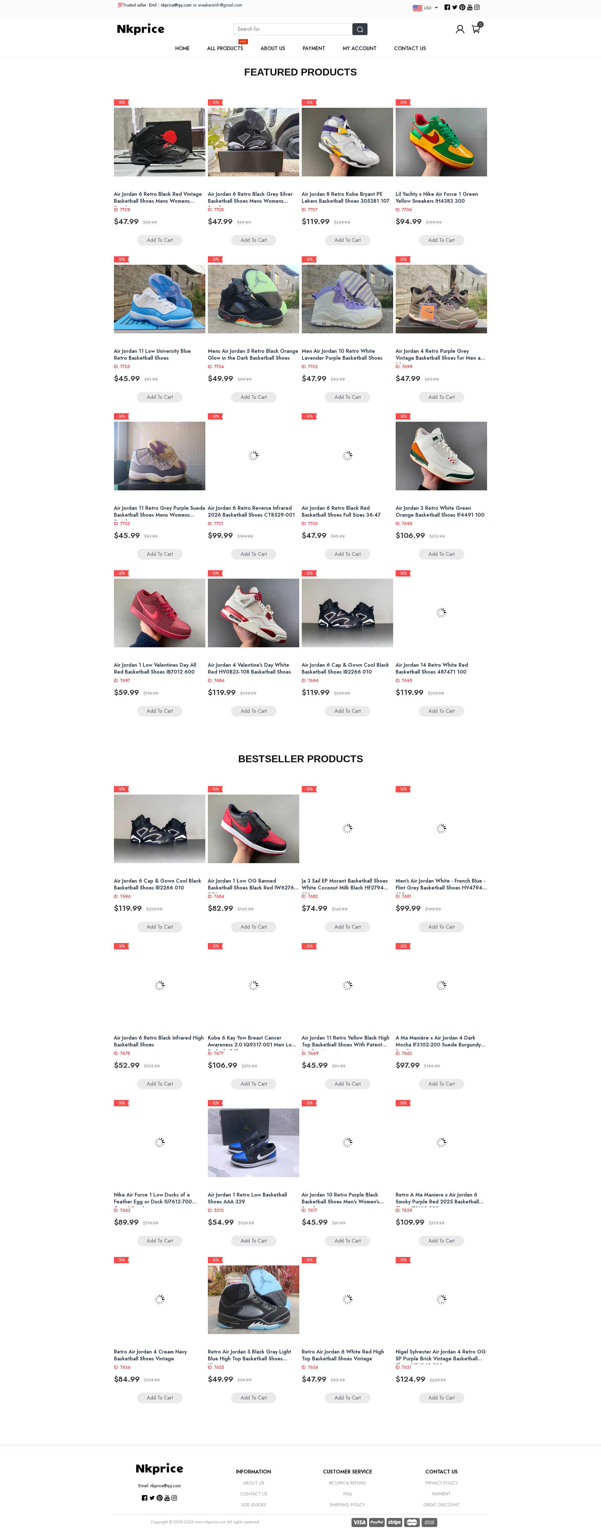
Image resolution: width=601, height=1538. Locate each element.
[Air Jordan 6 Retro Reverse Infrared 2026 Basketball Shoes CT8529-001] (253, 456)
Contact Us (410, 48)
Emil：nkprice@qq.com (170, 5)
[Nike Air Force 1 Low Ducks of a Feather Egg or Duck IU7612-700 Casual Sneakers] (159, 1142)
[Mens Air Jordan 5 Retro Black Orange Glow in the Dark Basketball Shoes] (253, 299)
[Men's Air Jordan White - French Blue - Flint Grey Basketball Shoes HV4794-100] (441, 828)
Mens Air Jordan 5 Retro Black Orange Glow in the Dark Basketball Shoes (253, 354)
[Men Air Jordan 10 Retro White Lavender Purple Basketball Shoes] (347, 299)
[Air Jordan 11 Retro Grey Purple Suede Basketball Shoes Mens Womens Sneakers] (159, 456)
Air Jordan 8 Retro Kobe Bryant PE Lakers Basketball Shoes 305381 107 (345, 197)
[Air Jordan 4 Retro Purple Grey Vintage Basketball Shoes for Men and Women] (441, 299)
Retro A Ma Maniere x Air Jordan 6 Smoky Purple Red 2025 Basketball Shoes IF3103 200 (437, 1201)
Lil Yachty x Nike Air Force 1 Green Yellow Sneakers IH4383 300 (437, 197)
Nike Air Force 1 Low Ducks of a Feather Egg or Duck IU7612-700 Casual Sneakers (153, 1201)
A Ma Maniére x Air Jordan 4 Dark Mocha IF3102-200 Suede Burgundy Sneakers (438, 1044)
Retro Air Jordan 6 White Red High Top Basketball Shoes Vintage (343, 1355)
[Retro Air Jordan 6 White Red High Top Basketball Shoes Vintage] (347, 1299)
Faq (347, 1494)
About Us (273, 48)
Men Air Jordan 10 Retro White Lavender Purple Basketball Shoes (342, 354)
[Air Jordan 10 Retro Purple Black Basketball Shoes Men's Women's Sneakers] (347, 1142)
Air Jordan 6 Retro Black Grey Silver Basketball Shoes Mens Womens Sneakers (250, 200)
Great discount (441, 1505)
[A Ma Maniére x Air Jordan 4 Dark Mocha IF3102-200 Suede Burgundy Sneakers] (441, 985)
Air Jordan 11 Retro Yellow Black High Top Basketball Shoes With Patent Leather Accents (345, 1044)
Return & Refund (347, 1483)
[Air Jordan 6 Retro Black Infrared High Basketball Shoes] (159, 985)
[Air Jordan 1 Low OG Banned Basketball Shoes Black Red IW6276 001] (253, 828)
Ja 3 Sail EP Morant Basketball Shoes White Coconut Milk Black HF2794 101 (345, 887)
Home (182, 48)
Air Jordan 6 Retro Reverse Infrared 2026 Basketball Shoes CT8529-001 (251, 511)
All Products (226, 48)
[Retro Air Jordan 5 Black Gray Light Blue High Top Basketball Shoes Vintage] (253, 1299)
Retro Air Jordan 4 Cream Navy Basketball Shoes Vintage (150, 1355)
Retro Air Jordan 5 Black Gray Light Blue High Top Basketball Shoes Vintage (249, 1358)
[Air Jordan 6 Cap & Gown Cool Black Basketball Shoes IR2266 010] (347, 613)
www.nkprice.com (210, 1522)
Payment (314, 48)
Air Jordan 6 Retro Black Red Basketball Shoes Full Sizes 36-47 (341, 511)
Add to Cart (160, 240)
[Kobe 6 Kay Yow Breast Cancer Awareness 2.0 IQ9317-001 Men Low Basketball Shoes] (253, 985)
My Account (360, 48)
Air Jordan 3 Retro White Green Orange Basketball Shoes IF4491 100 (440, 511)
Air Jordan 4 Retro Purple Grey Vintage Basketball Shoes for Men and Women (441, 357)
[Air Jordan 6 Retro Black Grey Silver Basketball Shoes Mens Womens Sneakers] (253, 142)
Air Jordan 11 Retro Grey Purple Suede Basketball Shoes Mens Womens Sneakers (159, 514)
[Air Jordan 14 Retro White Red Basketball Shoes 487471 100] (441, 613)
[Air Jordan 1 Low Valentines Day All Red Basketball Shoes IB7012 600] (159, 613)
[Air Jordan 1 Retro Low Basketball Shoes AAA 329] (253, 1142)
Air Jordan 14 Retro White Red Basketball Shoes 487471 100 (432, 668)
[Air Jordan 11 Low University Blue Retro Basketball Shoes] (159, 299)
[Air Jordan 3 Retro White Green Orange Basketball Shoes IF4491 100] (441, 456)
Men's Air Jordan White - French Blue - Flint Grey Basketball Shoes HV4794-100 (440, 887)
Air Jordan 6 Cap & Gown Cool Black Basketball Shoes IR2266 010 (345, 668)
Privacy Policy (441, 1483)
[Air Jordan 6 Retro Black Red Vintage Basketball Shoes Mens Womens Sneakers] (159, 142)
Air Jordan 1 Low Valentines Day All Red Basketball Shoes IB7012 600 (155, 668)
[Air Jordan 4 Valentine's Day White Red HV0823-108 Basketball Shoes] (253, 613)
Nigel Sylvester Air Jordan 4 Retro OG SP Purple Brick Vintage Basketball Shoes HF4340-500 (441, 1358)
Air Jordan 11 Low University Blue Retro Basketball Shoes (152, 354)
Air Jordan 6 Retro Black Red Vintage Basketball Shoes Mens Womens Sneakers (158, 200)
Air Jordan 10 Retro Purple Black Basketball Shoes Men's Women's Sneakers (340, 1201)
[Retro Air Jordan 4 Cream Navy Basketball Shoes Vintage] (159, 1299)
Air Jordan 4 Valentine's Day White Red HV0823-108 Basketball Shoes (249, 668)
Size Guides (253, 1505)
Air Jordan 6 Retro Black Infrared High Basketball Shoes (159, 1041)
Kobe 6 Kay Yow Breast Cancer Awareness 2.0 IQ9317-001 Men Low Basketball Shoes (251, 1044)
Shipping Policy (347, 1505)
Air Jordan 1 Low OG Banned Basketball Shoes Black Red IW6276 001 (251, 887)
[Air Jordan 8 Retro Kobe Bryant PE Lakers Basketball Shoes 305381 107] (347, 142)
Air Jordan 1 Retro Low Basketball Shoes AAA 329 (247, 1198)
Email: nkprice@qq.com (159, 1486)
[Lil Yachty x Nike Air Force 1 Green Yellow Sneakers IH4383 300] (441, 142)
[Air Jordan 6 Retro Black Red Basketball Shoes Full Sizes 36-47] (347, 456)
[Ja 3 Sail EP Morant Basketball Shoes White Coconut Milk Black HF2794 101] (347, 828)
